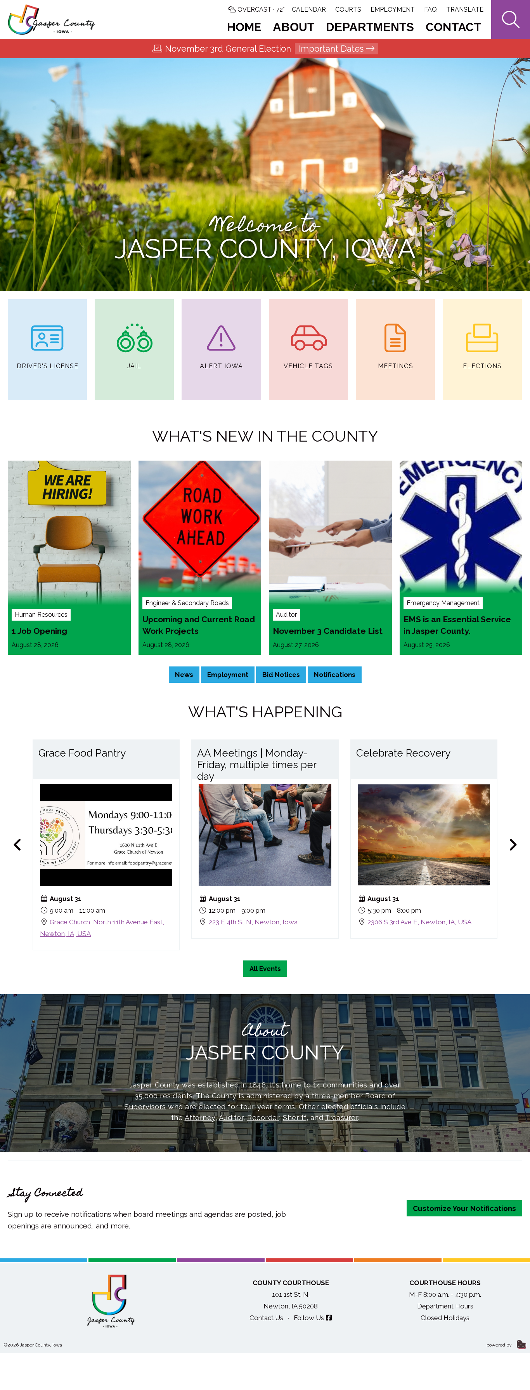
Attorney (200, 1117)
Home (244, 27)
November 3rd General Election (264, 48)
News (184, 674)
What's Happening (265, 712)
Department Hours (445, 1306)
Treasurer (341, 1117)
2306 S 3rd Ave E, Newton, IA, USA (419, 922)
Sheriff (295, 1117)
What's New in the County (265, 436)
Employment (393, 9)
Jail (134, 366)
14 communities (340, 1085)
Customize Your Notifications (464, 1208)
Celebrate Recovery (403, 753)
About (293, 27)
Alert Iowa (221, 366)
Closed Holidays (445, 1318)
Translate (464, 9)
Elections (482, 366)
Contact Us (266, 1318)
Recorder (263, 1117)
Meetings (395, 366)
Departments (370, 27)
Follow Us (309, 1318)
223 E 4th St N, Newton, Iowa (253, 922)
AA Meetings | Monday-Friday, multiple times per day (256, 764)
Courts (348, 9)
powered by (500, 1345)
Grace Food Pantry (82, 753)
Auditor (231, 1117)
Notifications (334, 674)
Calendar (309, 9)
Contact (454, 27)
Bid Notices (281, 674)
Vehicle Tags (308, 366)
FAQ (430, 9)
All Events (265, 968)
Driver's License (47, 366)
